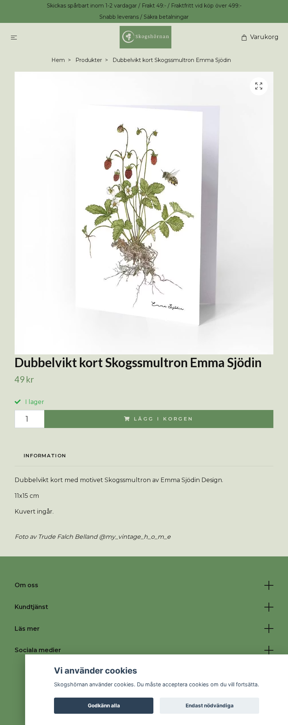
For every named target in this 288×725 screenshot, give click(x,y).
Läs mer (27, 628)
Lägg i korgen (164, 419)
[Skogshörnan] (145, 37)
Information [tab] (45, 455)
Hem (58, 60)
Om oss (26, 585)
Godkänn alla (104, 705)
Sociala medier (38, 650)
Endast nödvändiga (210, 705)
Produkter (88, 60)
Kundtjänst (31, 606)
